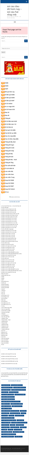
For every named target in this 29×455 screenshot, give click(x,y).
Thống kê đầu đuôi (10, 142)
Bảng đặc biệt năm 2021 (7, 387)
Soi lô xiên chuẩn (18, 429)
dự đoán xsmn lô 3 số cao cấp (7, 267)
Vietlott (3, 289)
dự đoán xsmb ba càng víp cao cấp (8, 209)
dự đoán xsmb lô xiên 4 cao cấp (8, 236)
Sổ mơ (7, 192)
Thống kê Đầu (9, 153)
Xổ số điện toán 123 (10, 124)
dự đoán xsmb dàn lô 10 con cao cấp (9, 225)
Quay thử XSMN (9, 183)
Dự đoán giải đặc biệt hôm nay (8, 396)
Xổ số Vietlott (4, 298)
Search (3, 52)
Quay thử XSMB (9, 180)
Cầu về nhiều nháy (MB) (11, 139)
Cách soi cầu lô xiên (6, 389)
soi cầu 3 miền (20, 420)
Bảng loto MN (4, 333)
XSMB (6, 83)
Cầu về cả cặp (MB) (10, 136)
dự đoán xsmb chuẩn (6, 406)
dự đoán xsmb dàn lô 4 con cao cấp (8, 227)
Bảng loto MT (4, 332)
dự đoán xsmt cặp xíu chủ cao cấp (8, 246)
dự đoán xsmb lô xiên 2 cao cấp (8, 233)
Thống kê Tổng (9, 162)
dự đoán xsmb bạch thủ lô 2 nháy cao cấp (10, 213)
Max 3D (7, 112)
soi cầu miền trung (14, 427)
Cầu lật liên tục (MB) (10, 133)
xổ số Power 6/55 (10, 109)
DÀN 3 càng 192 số (13, 392)
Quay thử (3, 336)
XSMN (6, 86)
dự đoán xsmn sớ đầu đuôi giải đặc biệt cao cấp (11, 270)
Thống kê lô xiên (9, 148)
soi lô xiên (10, 429)
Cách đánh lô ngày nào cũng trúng (18, 389)
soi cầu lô (12, 424)
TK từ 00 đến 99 (9, 168)
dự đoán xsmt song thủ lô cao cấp (8, 255)
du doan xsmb (4, 392)
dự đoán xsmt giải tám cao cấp (8, 249)
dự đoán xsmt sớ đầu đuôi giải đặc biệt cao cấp (11, 253)
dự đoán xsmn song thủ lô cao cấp (8, 272)
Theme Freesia (3, 449)
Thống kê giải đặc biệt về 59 (7, 436)
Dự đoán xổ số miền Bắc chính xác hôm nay (10, 410)
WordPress (9, 449)
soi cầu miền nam (5, 427)
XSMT (6, 89)
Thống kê (7, 118)
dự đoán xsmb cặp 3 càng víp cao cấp (9, 216)
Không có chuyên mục (15, 413)
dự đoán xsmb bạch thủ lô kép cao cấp (9, 215)
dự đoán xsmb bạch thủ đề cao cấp (8, 210)
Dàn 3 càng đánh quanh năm (7, 394)
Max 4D (7, 115)
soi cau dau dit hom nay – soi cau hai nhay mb (14, 10)
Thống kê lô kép (9, 151)
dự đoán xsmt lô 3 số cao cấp (7, 250)
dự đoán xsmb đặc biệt (6, 408)
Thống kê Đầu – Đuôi (11, 159)
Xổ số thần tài (9, 127)
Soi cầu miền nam (5, 258)
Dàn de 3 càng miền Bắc (19, 394)
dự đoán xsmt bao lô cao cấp (7, 244)
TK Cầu (3, 306)
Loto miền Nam (9, 174)
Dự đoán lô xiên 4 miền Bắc (16, 403)
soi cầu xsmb (23, 427)
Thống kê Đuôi (9, 156)
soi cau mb (11, 415)
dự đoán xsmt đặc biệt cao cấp (7, 247)
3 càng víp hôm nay (5, 385)
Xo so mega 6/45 (9, 106)
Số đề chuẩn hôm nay (5, 275)
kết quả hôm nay (10, 92)
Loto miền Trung (9, 177)
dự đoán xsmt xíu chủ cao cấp (7, 256)
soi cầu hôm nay (5, 424)
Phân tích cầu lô (4, 273)
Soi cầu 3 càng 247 (19, 415)
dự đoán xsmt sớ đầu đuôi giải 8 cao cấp (10, 252)
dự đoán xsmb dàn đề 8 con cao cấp (9, 221)
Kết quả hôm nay (5, 281)
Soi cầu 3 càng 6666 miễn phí (7, 417)
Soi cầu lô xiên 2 (20, 424)
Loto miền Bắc (9, 171)
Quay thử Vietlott (10, 189)
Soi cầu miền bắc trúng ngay (7, 229)
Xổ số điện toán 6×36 (6, 304)
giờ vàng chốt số (5, 413)
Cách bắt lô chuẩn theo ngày (19, 387)
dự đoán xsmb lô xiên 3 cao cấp (8, 235)
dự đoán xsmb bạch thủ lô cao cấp (8, 212)
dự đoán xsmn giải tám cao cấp (8, 266)
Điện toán (3, 299)
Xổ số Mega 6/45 (5, 296)
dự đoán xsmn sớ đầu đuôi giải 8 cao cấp (10, 269)
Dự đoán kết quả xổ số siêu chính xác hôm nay (10, 401)
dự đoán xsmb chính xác (17, 406)
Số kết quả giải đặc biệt (6, 431)
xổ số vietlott (8, 103)
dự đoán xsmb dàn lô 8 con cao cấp (8, 232)
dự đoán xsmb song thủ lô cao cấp (8, 239)
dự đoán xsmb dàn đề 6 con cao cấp (9, 219)
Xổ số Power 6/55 (5, 295)
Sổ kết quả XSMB (10, 95)
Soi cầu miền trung (5, 242)
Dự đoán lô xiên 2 (5, 403)
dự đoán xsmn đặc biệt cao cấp (8, 264)
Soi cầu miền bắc (4, 207)
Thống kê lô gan (9, 145)
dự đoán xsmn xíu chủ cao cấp (7, 259)
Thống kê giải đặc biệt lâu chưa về (8, 434)
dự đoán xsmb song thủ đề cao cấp (8, 238)
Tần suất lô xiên (19, 436)
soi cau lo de (4, 415)
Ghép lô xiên (23, 410)
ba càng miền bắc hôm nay (17, 385)
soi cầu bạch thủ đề (6, 422)
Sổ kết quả (3, 282)
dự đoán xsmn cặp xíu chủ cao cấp (8, 262)
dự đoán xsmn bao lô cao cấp (7, 261)
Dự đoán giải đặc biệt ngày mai (8, 399)
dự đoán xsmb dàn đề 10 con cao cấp (9, 222)
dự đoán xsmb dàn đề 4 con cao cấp (9, 218)
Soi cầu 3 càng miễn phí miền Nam (8, 420)
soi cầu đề (4, 429)
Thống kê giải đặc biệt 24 (18, 431)
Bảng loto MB (4, 335)
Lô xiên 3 (23, 413)
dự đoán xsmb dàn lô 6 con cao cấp (8, 230)
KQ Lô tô (3, 330)
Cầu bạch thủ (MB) (10, 130)
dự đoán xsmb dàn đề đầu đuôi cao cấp (9, 224)
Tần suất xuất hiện (10, 165)
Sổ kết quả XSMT (9, 100)
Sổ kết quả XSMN (10, 97)
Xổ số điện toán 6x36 (11, 121)
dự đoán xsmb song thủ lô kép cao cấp (9, 241)
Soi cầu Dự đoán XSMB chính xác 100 (19, 422)
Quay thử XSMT (9, 186)
